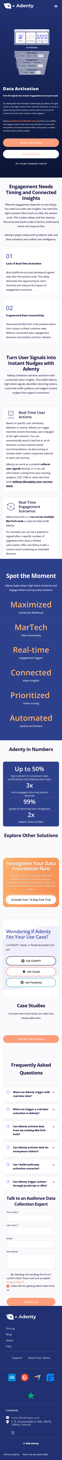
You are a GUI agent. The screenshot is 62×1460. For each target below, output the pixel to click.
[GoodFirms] (50, 1377)
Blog (9, 1334)
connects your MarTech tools (23, 121)
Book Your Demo (39, 1358)
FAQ (8, 1346)
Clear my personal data (35, 1454)
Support (17, 1358)
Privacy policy (11, 1454)
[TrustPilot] (31, 1395)
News (9, 1340)
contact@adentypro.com (25, 1417)
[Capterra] (37, 1377)
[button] (55, 6)
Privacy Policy (14, 1282)
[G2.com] (24, 1377)
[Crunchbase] (12, 1377)
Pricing (10, 1328)
